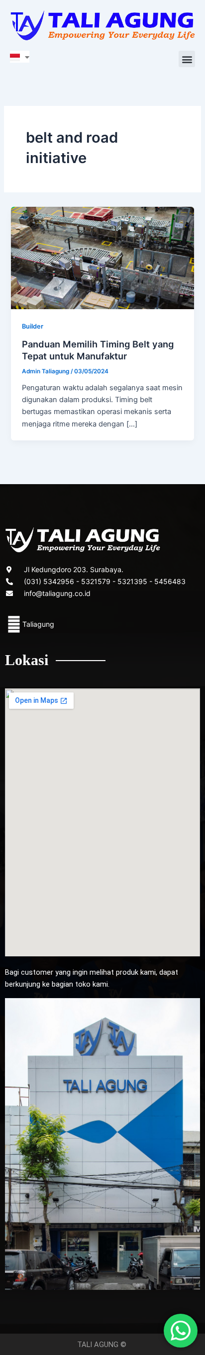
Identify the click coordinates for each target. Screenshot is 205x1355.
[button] (187, 59)
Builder (32, 326)
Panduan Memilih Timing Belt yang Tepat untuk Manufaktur (98, 350)
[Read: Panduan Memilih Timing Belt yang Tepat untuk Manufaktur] (102, 257)
